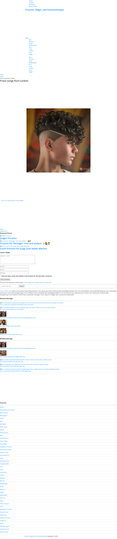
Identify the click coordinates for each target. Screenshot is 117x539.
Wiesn (2, 523)
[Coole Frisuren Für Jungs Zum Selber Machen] (58, 246)
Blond (2, 418)
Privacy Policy (33, 6)
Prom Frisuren (4, 503)
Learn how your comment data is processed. (37, 282)
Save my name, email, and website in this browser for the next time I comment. (27, 276)
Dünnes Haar (4, 432)
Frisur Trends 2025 (6, 291)
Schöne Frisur (4, 512)
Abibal (2, 407)
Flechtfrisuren (4, 438)
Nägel (31, 54)
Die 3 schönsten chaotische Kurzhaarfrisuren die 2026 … (17, 304)
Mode (1, 486)
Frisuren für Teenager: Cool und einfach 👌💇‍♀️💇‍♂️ (25, 243)
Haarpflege (3, 444)
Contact (31, 3)
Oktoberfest (3, 495)
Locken (31, 51)
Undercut (3, 521)
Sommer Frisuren (5, 518)
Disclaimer (32, 4)
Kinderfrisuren (4, 461)
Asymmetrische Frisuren (7, 410)
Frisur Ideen (3, 441)
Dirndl (2, 430)
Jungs (30, 43)
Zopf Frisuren (4, 532)
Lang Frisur (3, 472)
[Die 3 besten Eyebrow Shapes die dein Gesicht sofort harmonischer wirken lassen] (26, 359)
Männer (31, 42)
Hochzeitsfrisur (4, 455)
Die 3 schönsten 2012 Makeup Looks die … (13, 366)
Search (22, 286)
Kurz (30, 47)
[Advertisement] (58, 24)
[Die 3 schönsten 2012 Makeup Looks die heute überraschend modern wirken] (24, 364)
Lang (30, 49)
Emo (1, 435)
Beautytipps (3, 415)
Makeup (2, 478)
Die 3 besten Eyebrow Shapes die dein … (12, 361)
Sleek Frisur (3, 515)
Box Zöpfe (3, 424)
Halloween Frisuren (6, 447)
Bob (30, 40)
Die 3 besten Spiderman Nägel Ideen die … (13, 357)
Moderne (3, 489)
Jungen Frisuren (8, 238)
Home (31, 1)
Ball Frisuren (4, 413)
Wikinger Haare (4, 526)
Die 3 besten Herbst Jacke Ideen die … (11, 334)
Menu (27, 38)
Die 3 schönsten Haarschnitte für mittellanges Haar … (16, 371)
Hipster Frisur (4, 452)
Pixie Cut (2, 498)
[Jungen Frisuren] (58, 236)
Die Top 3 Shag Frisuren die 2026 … (11, 326)
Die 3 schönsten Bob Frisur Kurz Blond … (12, 309)
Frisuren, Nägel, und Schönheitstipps (44, 9)
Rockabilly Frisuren (6, 509)
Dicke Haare (3, 427)
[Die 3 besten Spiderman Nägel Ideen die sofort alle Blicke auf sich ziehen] (3, 353)
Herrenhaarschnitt (5, 449)
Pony (30, 53)
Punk (1, 506)
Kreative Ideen (4, 464)
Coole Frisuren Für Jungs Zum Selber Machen (23, 248)
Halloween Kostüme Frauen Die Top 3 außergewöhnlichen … (18, 318)
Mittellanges (33, 45)
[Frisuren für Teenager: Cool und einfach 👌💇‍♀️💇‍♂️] (58, 241)
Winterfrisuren (4, 529)
